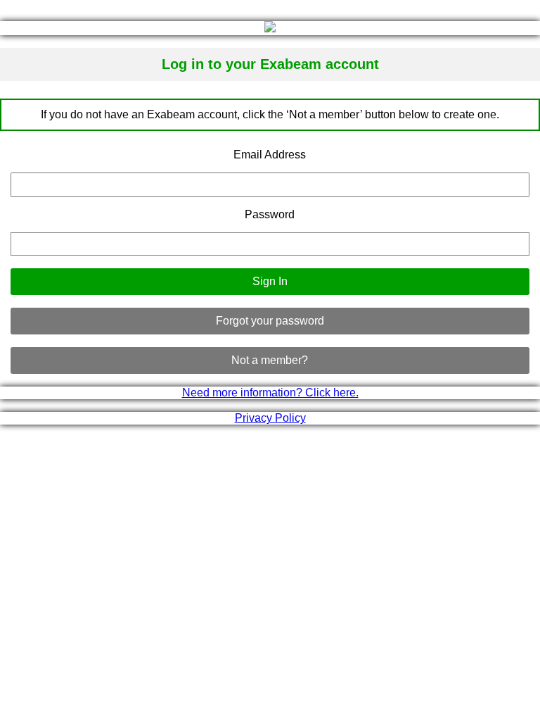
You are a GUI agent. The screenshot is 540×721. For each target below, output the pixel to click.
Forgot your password (270, 321)
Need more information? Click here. (270, 393)
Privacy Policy (270, 418)
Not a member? (269, 360)
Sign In (270, 281)
